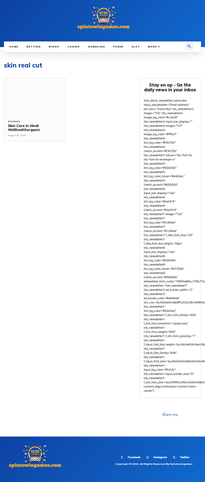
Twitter (184, 457)
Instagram (160, 457)
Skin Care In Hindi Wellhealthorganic (24, 128)
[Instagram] (147, 457)
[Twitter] (174, 457)
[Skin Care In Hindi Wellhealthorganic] (34, 97)
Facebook (134, 457)
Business (14, 122)
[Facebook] (121, 457)
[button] (189, 47)
